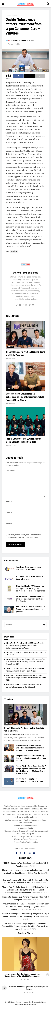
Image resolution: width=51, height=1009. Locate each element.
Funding (14, 15)
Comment (10, 470)
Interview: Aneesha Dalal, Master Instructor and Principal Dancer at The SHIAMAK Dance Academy (22, 975)
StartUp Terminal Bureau (24, 40)
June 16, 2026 (11, 403)
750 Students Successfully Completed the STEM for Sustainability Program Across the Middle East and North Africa (26, 677)
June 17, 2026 (11, 358)
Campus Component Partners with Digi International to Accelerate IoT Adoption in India (31, 758)
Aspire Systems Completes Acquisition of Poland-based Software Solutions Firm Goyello (30, 598)
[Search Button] (44, 624)
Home (8, 15)
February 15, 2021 (14, 44)
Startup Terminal (16, 1002)
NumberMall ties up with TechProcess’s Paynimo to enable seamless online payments (30, 609)
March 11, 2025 (11, 445)
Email (9, 512)
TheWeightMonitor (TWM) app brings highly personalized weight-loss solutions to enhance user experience (30, 588)
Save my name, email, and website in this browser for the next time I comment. (24, 536)
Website (9, 524)
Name (9, 501)
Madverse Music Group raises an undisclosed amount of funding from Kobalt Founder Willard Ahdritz (25, 396)
